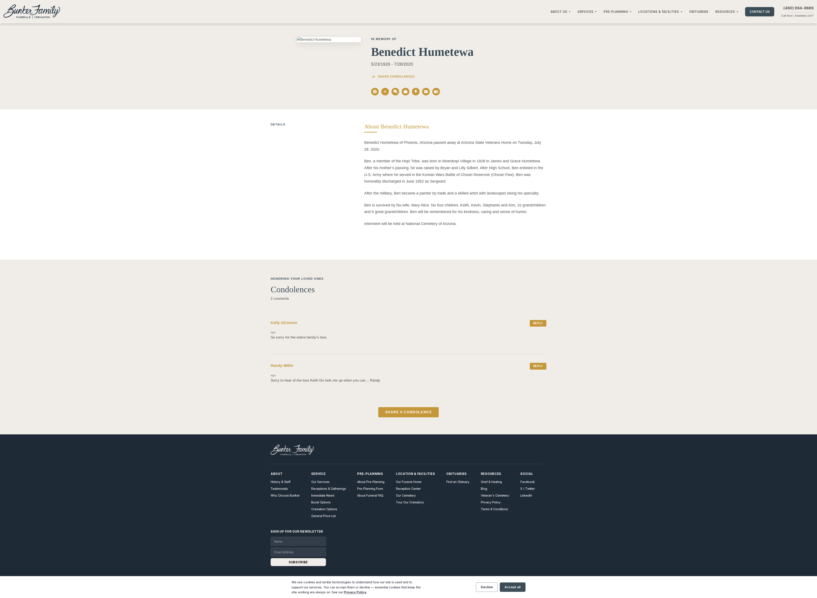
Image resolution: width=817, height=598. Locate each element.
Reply (538, 323)
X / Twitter (527, 488)
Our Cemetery (406, 495)
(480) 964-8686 (798, 8)
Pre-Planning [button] (616, 11)
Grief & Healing (491, 482)
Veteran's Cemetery (495, 495)
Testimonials (279, 488)
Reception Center (408, 488)
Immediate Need (322, 495)
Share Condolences (392, 76)
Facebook (527, 482)
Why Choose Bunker (285, 495)
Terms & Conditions (494, 509)
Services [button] (585, 11)
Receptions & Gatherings (328, 488)
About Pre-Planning (370, 482)
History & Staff (280, 482)
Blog (484, 488)
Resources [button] (725, 11)
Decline (487, 587)
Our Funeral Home (408, 482)
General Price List (323, 516)
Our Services (320, 482)
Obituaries (698, 11)
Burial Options (321, 502)
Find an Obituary (457, 482)
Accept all (512, 587)
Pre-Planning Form (370, 488)
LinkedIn (526, 495)
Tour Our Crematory (410, 502)
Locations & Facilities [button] (658, 11)
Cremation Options (324, 509)
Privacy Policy (491, 502)
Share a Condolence (408, 412)
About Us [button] (559, 11)
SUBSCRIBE (298, 562)
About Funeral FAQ (370, 495)
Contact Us (760, 11)
